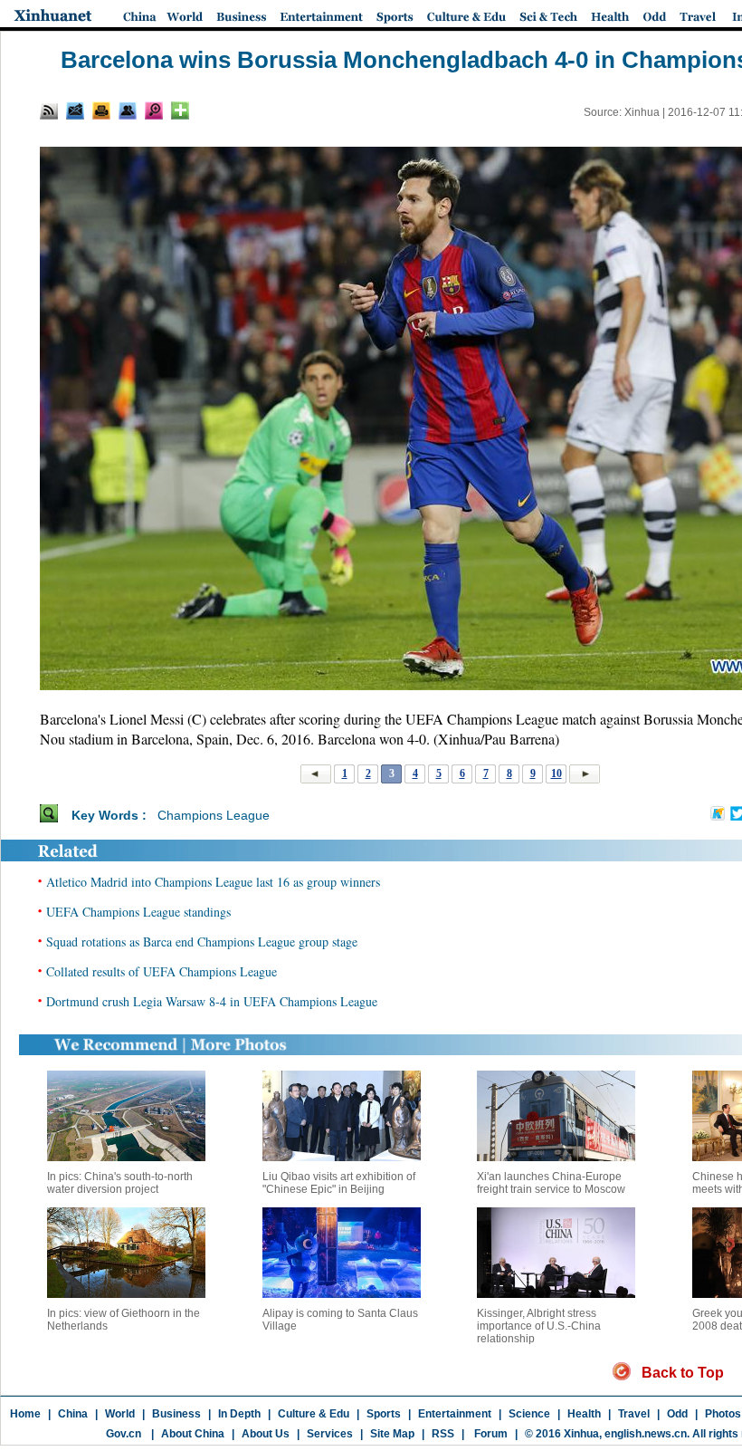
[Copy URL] (128, 110)
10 (556, 773)
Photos (723, 1414)
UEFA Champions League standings (138, 911)
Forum (489, 1433)
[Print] (101, 110)
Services (330, 1433)
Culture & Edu (313, 1414)
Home (25, 1414)
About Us (266, 1433)
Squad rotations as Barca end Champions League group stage (201, 941)
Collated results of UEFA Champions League (161, 971)
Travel (634, 1414)
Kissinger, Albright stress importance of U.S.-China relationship (539, 1326)
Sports (383, 1414)
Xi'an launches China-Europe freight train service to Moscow (551, 1183)
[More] (180, 110)
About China (192, 1433)
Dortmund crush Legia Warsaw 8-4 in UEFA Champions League (211, 1001)
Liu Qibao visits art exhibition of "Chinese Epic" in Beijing (338, 1183)
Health (584, 1414)
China (73, 1414)
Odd (677, 1414)
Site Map (392, 1433)
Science (529, 1414)
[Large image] (154, 110)
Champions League (213, 815)
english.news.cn (645, 1433)
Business (176, 1414)
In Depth (239, 1414)
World (120, 1414)
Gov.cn (123, 1433)
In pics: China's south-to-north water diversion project (120, 1183)
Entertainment (454, 1414)
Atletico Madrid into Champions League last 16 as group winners (213, 881)
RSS (443, 1433)
